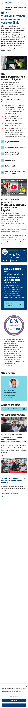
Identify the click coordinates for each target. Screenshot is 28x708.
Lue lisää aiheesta (9, 304)
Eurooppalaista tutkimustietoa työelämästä (15, 8)
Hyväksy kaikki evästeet (14, 705)
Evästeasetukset (14, 696)
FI (19, 3)
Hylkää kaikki (14, 700)
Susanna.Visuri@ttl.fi (9, 395)
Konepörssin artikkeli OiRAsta (10, 409)
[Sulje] (26, 686)
